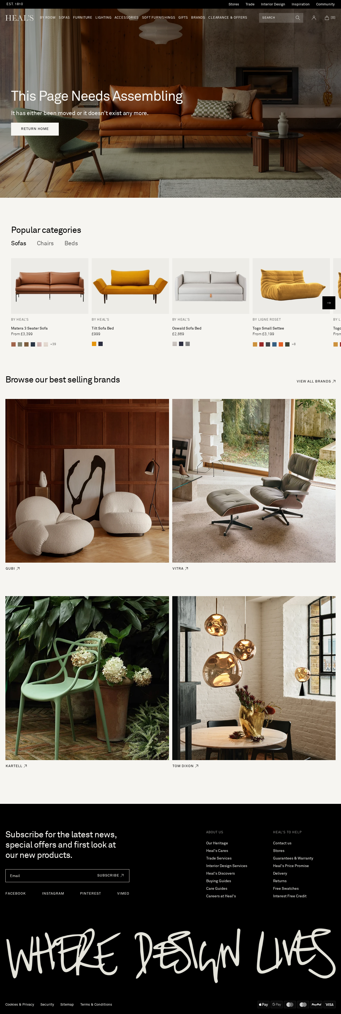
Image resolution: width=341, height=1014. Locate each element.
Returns (280, 881)
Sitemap (67, 1004)
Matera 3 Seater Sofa (29, 328)
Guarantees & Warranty (293, 858)
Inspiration (301, 4)
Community (325, 4)
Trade (250, 4)
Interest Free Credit (289, 896)
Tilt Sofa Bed (103, 328)
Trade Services (219, 858)
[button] (109, 875)
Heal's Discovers (220, 873)
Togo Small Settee (268, 328)
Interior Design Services (226, 866)
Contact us (282, 843)
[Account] (314, 18)
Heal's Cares (217, 851)
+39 (53, 344)
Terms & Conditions (96, 1004)
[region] (94, 4)
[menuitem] (48, 18)
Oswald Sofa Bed (186, 328)
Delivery (280, 873)
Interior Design (273, 4)
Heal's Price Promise (291, 866)
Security (47, 1004)
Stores (234, 4)
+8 (294, 344)
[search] (298, 18)
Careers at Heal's (221, 896)
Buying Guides (218, 881)
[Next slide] (328, 302)
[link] (35, 129)
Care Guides (216, 889)
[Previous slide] (12, 302)
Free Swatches (286, 889)
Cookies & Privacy (19, 1004)
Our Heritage (217, 843)
